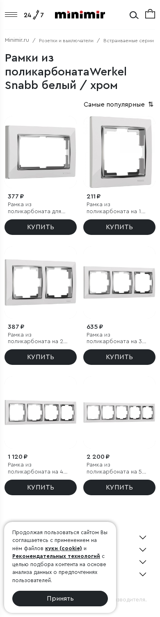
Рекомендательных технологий (56, 556)
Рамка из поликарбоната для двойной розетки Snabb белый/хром (34, 208)
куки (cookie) (63, 548)
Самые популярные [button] (119, 104)
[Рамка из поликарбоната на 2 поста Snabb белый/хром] (41, 282)
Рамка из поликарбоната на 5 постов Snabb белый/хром (117, 469)
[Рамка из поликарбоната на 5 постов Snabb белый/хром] (119, 412)
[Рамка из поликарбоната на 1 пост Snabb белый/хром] (119, 152)
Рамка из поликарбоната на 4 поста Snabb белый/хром (36, 469)
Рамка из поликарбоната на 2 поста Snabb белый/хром (36, 339)
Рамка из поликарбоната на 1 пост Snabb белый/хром (114, 208)
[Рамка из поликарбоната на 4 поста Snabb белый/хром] (41, 412)
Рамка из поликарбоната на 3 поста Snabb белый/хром (115, 339)
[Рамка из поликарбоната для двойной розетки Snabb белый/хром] (41, 152)
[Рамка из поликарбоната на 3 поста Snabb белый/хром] (119, 282)
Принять (60, 598)
